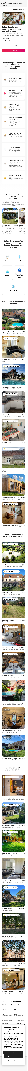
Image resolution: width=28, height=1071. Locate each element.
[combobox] (13, 40)
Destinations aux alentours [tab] (9, 1004)
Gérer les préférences (13, 1061)
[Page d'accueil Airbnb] (3, 9)
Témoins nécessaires (13, 1057)
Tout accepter (13, 1052)
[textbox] (7, 46)
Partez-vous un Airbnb (17, 10)
